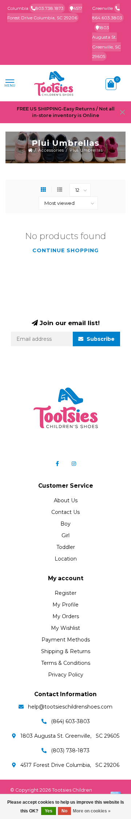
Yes (48, 811)
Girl (65, 535)
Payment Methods (65, 639)
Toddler (65, 547)
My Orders (65, 616)
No (64, 811)
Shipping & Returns (65, 651)
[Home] (30, 150)
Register (65, 593)
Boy (65, 523)
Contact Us (65, 512)
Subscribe (100, 339)
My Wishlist (65, 628)
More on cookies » (92, 811)
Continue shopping (65, 250)
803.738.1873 (49, 8)
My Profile (65, 604)
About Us (66, 500)
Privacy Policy (65, 674)
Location (66, 558)
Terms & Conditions (65, 663)
